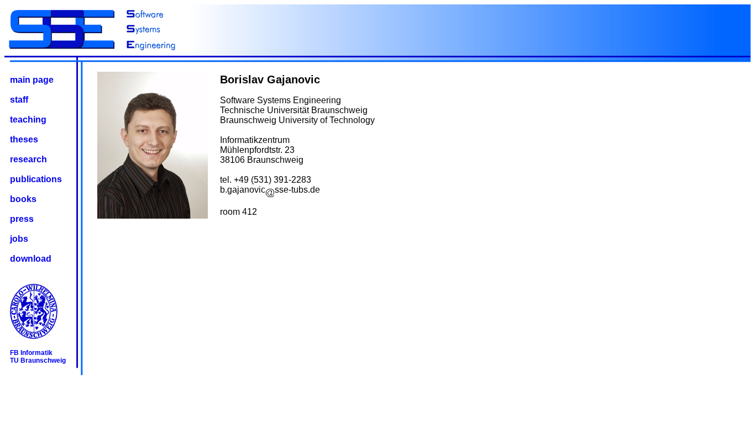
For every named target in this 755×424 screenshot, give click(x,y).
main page (32, 79)
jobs (19, 238)
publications (36, 179)
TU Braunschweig (38, 360)
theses (24, 139)
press (22, 219)
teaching (28, 119)
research (28, 159)
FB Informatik (31, 353)
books (23, 199)
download (30, 258)
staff (19, 99)
